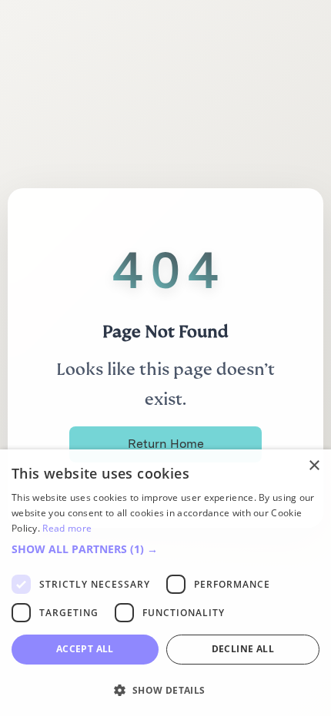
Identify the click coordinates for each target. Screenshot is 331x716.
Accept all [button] (85, 648)
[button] (165, 549)
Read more (67, 528)
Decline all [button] (243, 648)
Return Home (166, 443)
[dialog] (165, 582)
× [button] (313, 466)
